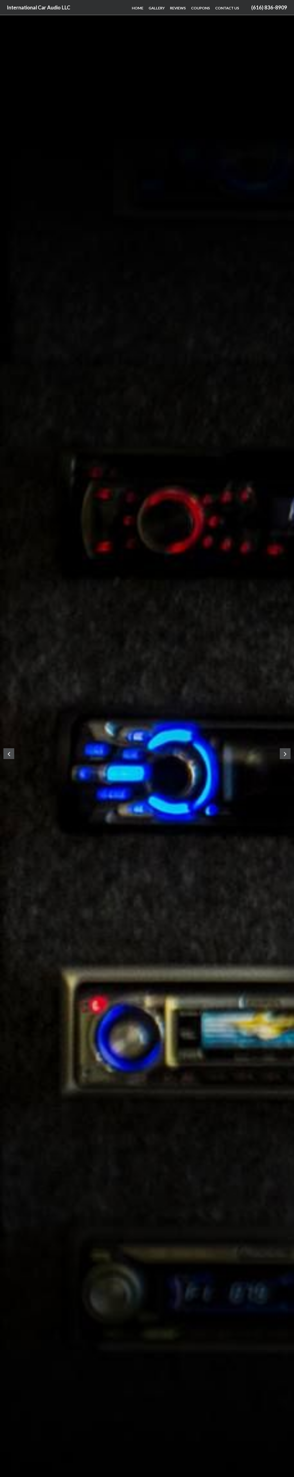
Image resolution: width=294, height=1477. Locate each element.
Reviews (178, 8)
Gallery (157, 8)
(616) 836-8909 (269, 7)
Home (137, 8)
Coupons (200, 8)
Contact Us (227, 8)
